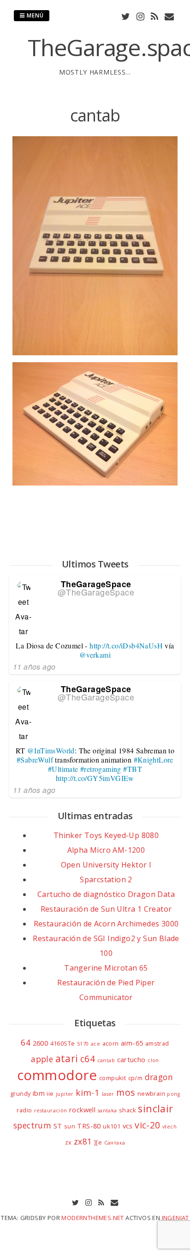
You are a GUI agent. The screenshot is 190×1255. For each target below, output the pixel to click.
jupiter (65, 1094)
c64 (87, 1059)
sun (69, 1126)
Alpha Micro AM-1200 (106, 850)
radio (24, 1110)
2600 (40, 1042)
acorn (110, 1043)
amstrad (157, 1043)
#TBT (132, 769)
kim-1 (88, 1092)
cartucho (131, 1059)
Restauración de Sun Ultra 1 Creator (106, 909)
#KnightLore (153, 759)
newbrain (151, 1093)
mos (125, 1092)
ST (57, 1125)
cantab (106, 1060)
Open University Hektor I (106, 865)
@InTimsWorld (51, 750)
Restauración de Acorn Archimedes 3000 (106, 924)
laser (108, 1094)
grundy (20, 1093)
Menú (34, 15)
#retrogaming (100, 769)
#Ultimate (63, 769)
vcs (128, 1125)
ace (95, 1044)
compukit (112, 1078)
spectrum (32, 1125)
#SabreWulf (35, 759)
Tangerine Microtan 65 (106, 968)
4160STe (62, 1043)
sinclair (155, 1108)
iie (50, 1093)
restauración (50, 1110)
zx (68, 1142)
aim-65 (132, 1042)
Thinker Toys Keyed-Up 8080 (106, 835)
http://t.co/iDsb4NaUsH (126, 645)
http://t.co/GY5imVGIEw (95, 778)
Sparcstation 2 (106, 879)
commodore (57, 1075)
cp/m (135, 1078)
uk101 (111, 1126)
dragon (159, 1076)
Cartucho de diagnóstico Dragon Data (106, 894)
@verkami (95, 654)
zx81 (83, 1141)
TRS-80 (89, 1125)
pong (173, 1094)
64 (25, 1042)
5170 (83, 1044)
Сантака (114, 1142)
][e (98, 1142)
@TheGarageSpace (96, 592)
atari (66, 1058)
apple (42, 1058)
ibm (39, 1093)
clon (153, 1060)
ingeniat (175, 1218)
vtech (169, 1126)
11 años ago (34, 666)
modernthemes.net (92, 1218)
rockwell (82, 1109)
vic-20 (147, 1125)
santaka (107, 1110)
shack (127, 1110)
